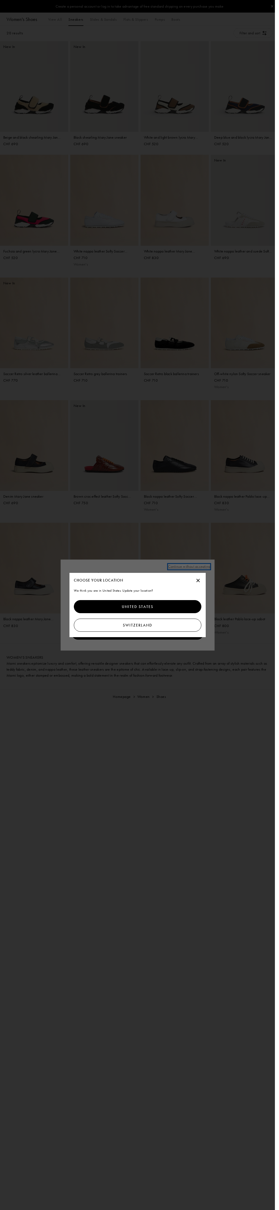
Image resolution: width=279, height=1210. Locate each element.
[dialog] (137, 605)
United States (137, 606)
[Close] (198, 580)
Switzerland (137, 625)
